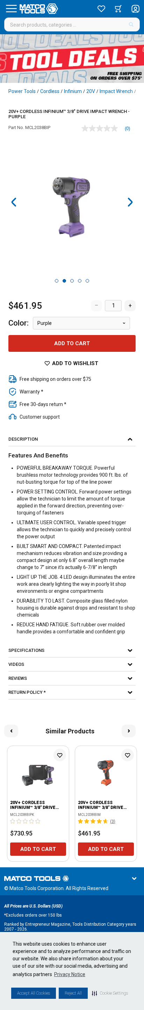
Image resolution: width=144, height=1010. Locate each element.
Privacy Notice (69, 974)
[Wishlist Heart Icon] (59, 755)
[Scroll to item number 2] (64, 281)
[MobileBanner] (72, 58)
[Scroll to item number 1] (56, 281)
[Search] (131, 24)
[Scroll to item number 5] (87, 281)
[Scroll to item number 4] (79, 281)
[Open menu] (11, 9)
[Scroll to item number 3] (72, 281)
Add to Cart (72, 343)
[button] (110, 993)
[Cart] (118, 9)
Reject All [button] (73, 993)
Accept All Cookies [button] (33, 993)
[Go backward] (14, 202)
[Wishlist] (101, 9)
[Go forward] (130, 202)
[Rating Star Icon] (13, 821)
